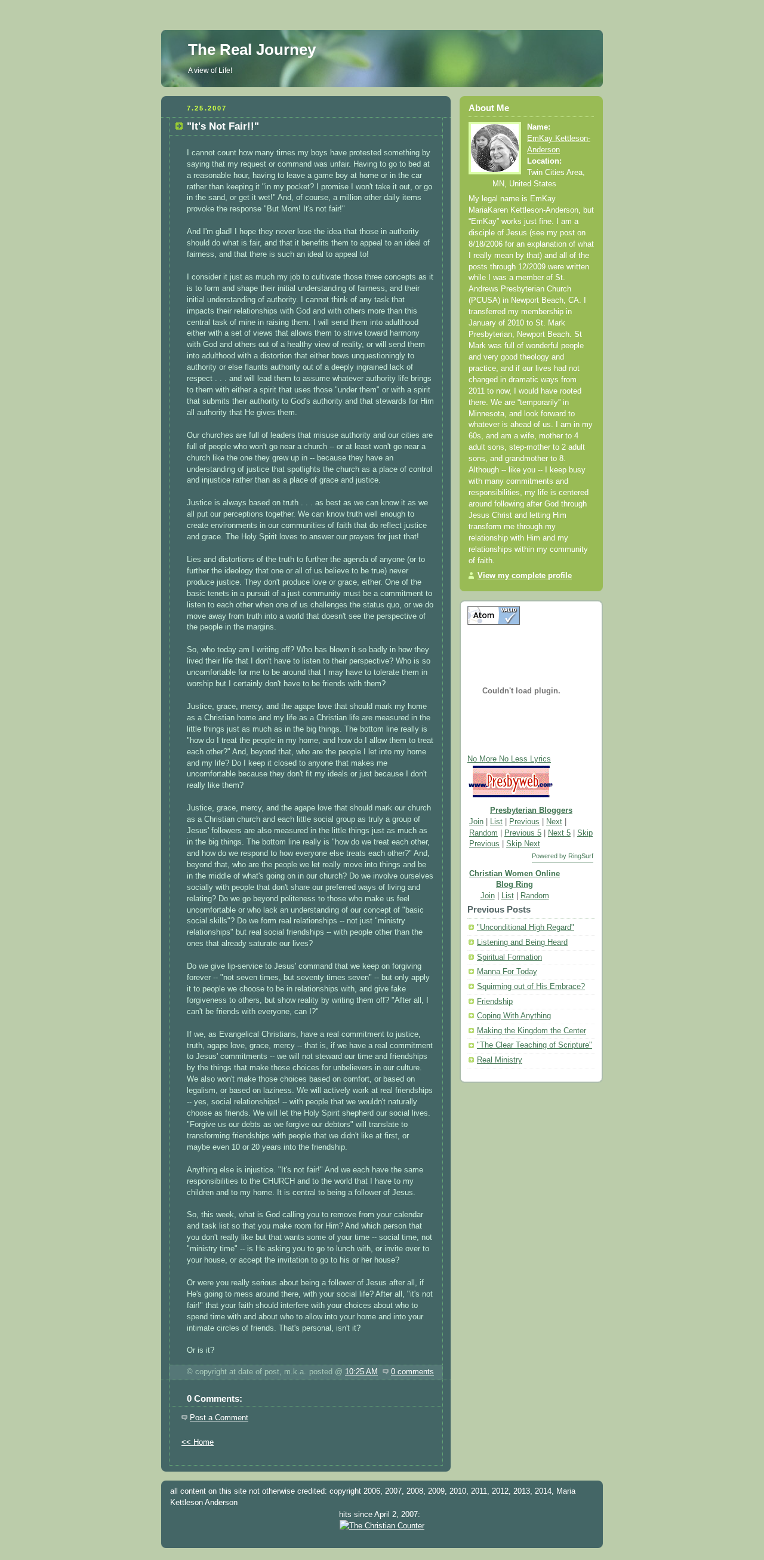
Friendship (495, 1001)
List (496, 822)
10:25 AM (361, 1372)
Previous (524, 822)
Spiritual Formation (509, 957)
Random (483, 833)
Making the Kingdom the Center (531, 1031)
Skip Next (523, 844)
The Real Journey (252, 50)
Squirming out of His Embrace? (531, 986)
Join (476, 822)
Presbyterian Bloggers (531, 810)
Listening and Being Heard (522, 942)
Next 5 (559, 833)
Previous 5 (522, 833)
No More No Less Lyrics (509, 759)
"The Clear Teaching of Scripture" (534, 1045)
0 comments (412, 1372)
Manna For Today (507, 972)
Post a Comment (219, 1418)
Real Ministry (499, 1060)
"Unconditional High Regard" (525, 927)
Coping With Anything (514, 1016)
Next (554, 822)
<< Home (197, 1442)
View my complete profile (525, 576)
